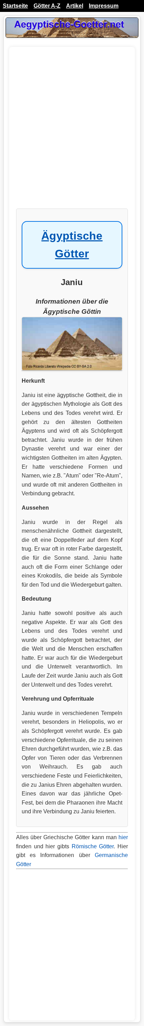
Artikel (74, 6)
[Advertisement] (72, 131)
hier (123, 837)
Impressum (103, 6)
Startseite (15, 6)
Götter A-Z (47, 6)
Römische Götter (93, 846)
